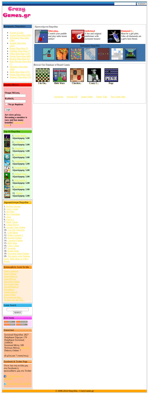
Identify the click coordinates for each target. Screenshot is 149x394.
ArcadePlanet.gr (11, 287)
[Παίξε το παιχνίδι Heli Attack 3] (7, 184)
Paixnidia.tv (9, 289)
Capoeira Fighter (15, 240)
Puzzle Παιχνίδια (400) (20, 56)
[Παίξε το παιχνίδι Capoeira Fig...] (7, 165)
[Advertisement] (91, 12)
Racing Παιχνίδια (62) (20, 59)
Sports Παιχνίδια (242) (20, 74)
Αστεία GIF (72, 96)
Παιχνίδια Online (12, 281)
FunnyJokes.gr (10, 276)
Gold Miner (12, 232)
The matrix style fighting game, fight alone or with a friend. (17, 259)
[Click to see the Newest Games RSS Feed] (9, 322)
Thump (19, 193)
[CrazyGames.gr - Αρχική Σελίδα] (16, 18)
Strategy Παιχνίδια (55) (20, 77)
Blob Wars (12, 243)
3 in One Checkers (16, 230)
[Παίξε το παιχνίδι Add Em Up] (7, 159)
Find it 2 (10, 219)
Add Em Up (20, 154)
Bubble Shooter (13, 206)
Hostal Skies (13, 251)
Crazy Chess (13, 245)
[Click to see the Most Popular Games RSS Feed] (22, 322)
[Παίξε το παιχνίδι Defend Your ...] (7, 178)
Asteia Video (10, 294)
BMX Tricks (12, 222)
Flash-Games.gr (11, 271)
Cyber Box (20, 142)
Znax (8, 217)
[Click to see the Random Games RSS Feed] (9, 325)
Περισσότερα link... (13, 297)
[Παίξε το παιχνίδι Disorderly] (7, 152)
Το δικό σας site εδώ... (14, 300)
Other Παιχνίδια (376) (20, 53)
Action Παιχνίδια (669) (20, 35)
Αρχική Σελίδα (16, 32)
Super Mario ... (21, 135)
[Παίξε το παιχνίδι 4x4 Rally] (7, 191)
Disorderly (19, 148)
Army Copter (12, 209)
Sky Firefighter (13, 214)
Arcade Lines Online (15, 227)
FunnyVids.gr (10, 274)
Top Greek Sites (11, 284)
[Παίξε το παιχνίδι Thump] (7, 197)
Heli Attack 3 (21, 180)
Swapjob (11, 248)
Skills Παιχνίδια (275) (20, 72)
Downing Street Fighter (18, 253)
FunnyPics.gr (10, 279)
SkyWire (10, 211)
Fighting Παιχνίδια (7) (20, 51)
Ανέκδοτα (58, 96)
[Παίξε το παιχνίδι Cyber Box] (7, 146)
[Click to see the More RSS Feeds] (22, 325)
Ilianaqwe (25, 348)
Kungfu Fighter (14, 238)
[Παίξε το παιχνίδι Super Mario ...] (7, 140)
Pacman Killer (21, 167)
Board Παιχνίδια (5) (19, 48)
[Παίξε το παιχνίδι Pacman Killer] (7, 172)
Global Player (12, 224)
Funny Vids (101, 96)
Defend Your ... (22, 174)
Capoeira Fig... (21, 161)
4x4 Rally (19, 187)
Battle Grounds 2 (15, 235)
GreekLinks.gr (10, 292)
